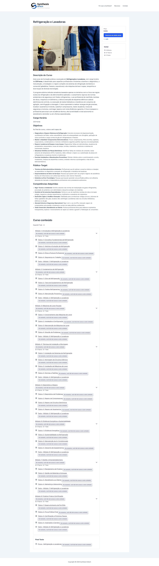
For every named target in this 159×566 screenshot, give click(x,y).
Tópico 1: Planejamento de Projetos (50, 469)
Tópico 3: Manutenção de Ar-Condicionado (53, 441)
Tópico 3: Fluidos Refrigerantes (49, 289)
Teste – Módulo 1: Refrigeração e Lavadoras (53, 261)
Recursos (117, 6)
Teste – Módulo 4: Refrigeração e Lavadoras (53, 377)
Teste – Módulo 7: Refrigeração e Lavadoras (53, 488)
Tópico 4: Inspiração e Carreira (49, 523)
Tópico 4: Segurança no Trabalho (50, 257)
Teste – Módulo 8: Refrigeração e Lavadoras (53, 527)
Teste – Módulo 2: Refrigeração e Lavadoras (53, 298)
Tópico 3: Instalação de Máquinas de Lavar (53, 366)
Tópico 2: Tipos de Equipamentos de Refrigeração (55, 283)
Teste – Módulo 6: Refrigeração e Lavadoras (53, 452)
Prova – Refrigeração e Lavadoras (50, 544)
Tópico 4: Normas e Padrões (48, 373)
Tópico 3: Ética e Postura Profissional (51, 253)
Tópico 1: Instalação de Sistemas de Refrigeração (55, 353)
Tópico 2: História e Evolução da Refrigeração (54, 246)
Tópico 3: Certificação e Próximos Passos (52, 516)
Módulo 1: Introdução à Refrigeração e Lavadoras (52, 231)
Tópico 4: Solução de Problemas (49, 332)
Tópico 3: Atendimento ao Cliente (50, 480)
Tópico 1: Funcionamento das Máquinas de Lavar (55, 315)
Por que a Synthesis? (105, 6)
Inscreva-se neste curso (113, 35)
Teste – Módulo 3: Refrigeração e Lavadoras (53, 336)
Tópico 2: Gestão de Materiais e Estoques (52, 473)
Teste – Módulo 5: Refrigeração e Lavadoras (53, 413)
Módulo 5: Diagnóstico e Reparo (46, 385)
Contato (125, 6)
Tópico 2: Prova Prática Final (48, 512)
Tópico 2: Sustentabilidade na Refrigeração (53, 435)
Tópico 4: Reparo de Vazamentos (50, 409)
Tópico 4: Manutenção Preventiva (50, 294)
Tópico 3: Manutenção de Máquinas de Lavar (53, 325)
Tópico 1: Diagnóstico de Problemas (50, 394)
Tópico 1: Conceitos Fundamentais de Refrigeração (56, 240)
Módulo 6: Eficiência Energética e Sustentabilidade (52, 421)
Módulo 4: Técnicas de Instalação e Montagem (51, 344)
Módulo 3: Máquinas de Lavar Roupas (48, 306)
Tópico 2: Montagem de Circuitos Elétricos (53, 360)
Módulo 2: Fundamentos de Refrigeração (49, 269)
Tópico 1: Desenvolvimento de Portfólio (51, 505)
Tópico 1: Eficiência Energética (49, 430)
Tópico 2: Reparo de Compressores (50, 398)
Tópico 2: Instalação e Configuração (51, 321)
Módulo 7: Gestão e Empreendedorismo (49, 460)
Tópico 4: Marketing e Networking (50, 484)
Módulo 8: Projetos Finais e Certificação (49, 496)
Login (107, 39)
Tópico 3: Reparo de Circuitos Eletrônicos (52, 402)
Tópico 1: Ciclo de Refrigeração (49, 278)
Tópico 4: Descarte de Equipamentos (51, 448)
